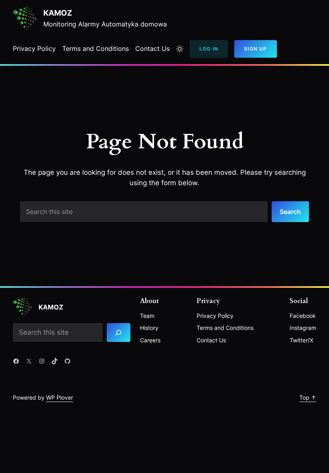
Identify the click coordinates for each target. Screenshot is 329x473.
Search (290, 212)
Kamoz (57, 13)
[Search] (118, 332)
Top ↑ (307, 397)
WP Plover (59, 397)
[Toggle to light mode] (180, 49)
